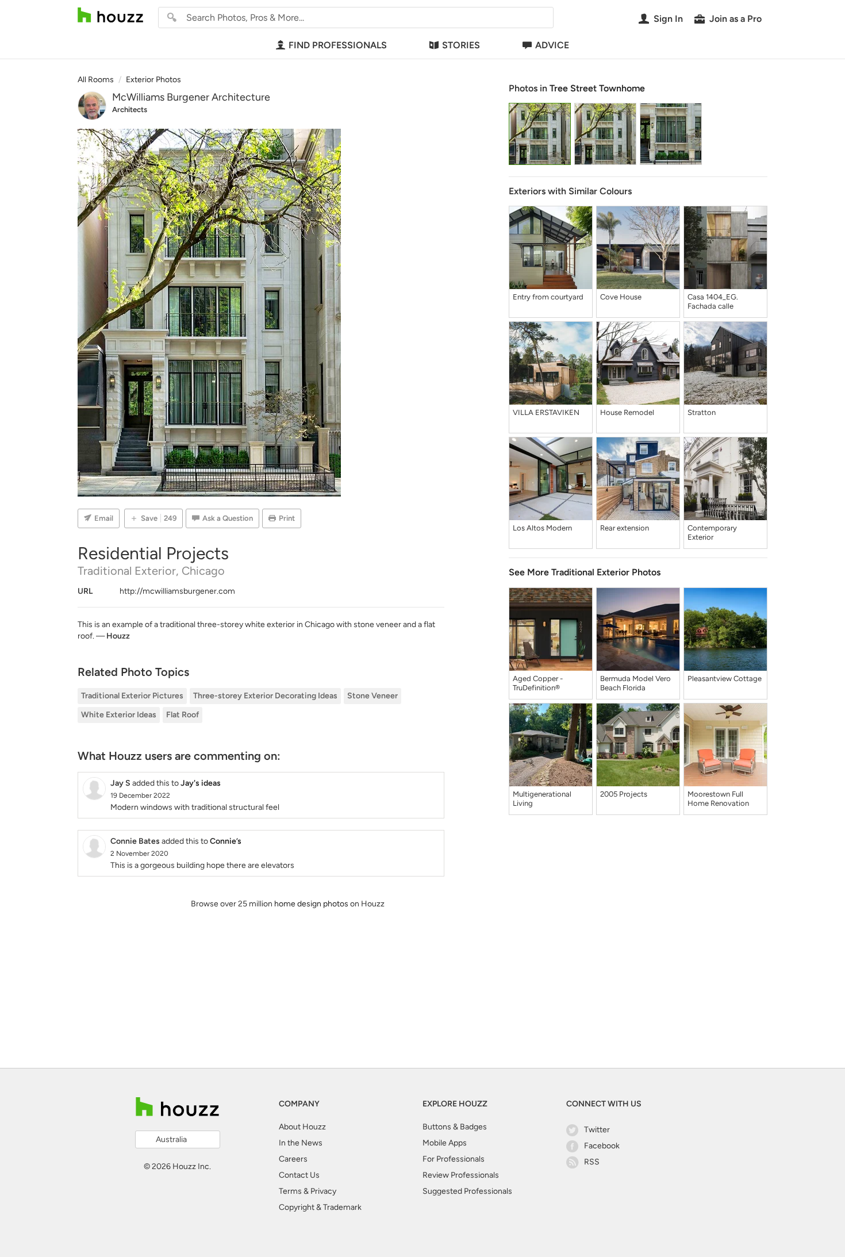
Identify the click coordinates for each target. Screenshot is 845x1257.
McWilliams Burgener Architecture (191, 97)
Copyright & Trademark (320, 1207)
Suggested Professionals (467, 1191)
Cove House (621, 297)
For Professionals (453, 1159)
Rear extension (624, 528)
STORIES (461, 45)
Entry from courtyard (548, 297)
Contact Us (299, 1175)
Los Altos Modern (542, 528)
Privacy (323, 1191)
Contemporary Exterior (712, 532)
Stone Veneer (372, 696)
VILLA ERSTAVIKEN (546, 412)
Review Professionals (460, 1175)
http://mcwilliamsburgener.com (177, 591)
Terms (290, 1191)
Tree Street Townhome (597, 88)
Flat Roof (182, 715)
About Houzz (302, 1127)
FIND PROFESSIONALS (338, 45)
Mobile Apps (444, 1143)
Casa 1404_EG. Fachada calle (712, 301)
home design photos (311, 904)
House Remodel (627, 412)
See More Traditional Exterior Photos (584, 572)
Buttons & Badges (454, 1127)
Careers (293, 1159)
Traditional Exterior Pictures (132, 696)
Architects (129, 109)
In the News (300, 1143)
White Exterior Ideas (118, 715)
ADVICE (552, 45)
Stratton (701, 412)
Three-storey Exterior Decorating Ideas (265, 696)
